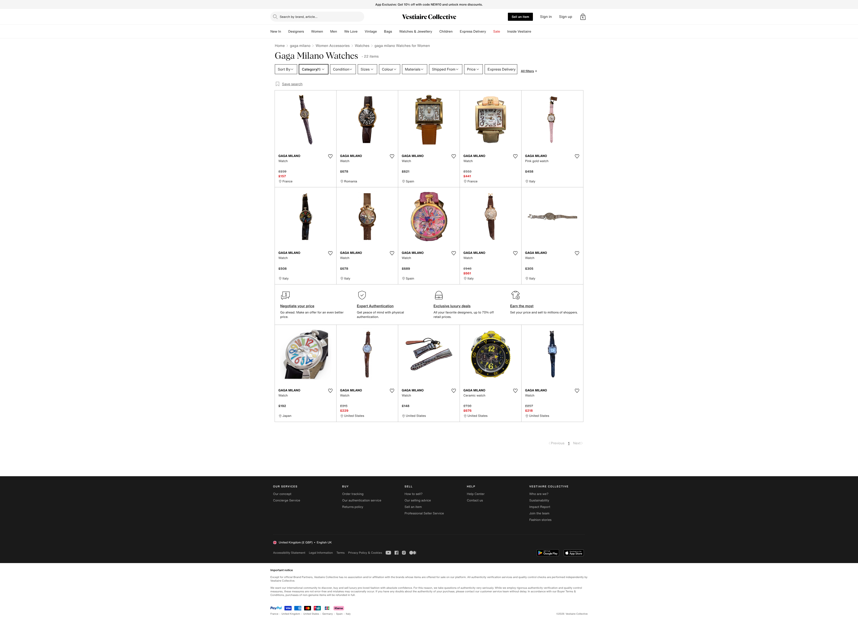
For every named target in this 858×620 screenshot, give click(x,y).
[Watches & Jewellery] (435, 31)
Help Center (476, 494)
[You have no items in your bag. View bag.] (583, 17)
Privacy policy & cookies (365, 553)
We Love (351, 31)
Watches (362, 45)
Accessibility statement (289, 553)
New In (275, 31)
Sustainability (539, 500)
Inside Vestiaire (519, 31)
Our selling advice (417, 500)
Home (280, 45)
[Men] (340, 31)
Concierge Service (286, 500)
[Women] (326, 31)
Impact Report (539, 507)
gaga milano (300, 45)
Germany (327, 614)
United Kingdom (291, 614)
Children (446, 31)
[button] (583, 17)
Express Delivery (473, 31)
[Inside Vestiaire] (534, 31)
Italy (348, 614)
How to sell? (413, 494)
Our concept (282, 494)
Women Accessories (332, 45)
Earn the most (522, 306)
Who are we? (539, 494)
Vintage (371, 31)
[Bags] (395, 31)
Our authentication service (361, 500)
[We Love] (361, 31)
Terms (340, 553)
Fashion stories (540, 520)
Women (317, 31)
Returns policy (352, 507)
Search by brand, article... (299, 16)
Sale (496, 31)
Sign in (546, 16)
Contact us (475, 500)
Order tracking (353, 494)
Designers (296, 31)
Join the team (539, 513)
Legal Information (321, 553)
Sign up (565, 16)
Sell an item (520, 16)
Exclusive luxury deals (452, 306)
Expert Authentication (375, 306)
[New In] (284, 31)
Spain (339, 614)
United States (311, 614)
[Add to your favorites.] (330, 156)
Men (333, 31)
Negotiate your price (297, 306)
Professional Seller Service (424, 513)
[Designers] (307, 31)
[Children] (456, 31)
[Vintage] (380, 31)
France (274, 614)
